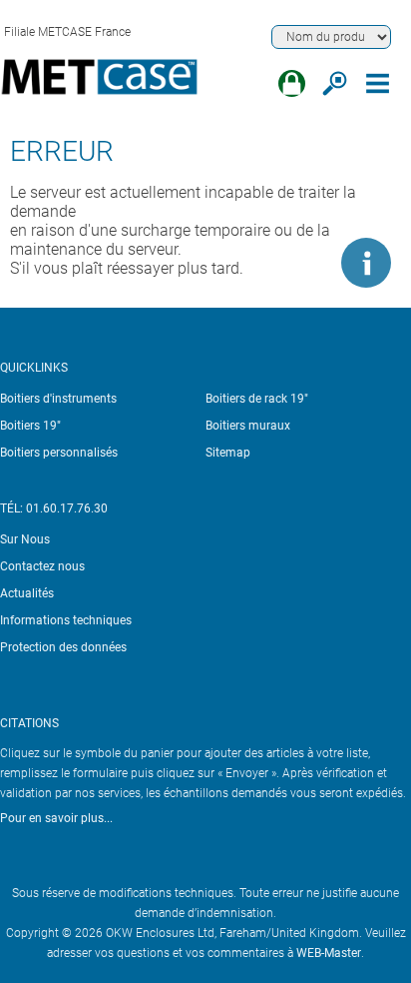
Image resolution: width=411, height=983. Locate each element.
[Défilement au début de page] (306, 263)
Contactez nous (42, 566)
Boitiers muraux (248, 426)
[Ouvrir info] (366, 263)
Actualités (27, 593)
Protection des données (63, 647)
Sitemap (228, 453)
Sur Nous (25, 539)
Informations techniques (66, 620)
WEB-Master (328, 953)
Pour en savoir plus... (56, 818)
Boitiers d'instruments (58, 399)
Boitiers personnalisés (59, 453)
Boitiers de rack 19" (257, 399)
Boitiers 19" (30, 426)
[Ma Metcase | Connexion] (291, 83)
